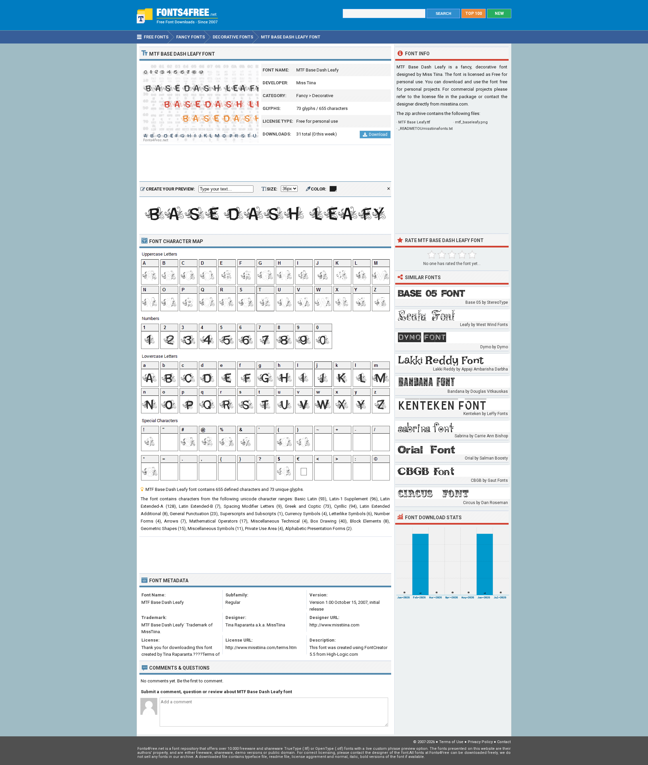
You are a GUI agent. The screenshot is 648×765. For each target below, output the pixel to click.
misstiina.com (454, 104)
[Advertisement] (265, 163)
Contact (504, 742)
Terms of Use (451, 742)
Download (378, 134)
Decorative (322, 95)
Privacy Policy (480, 742)
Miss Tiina (306, 82)
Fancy (302, 95)
